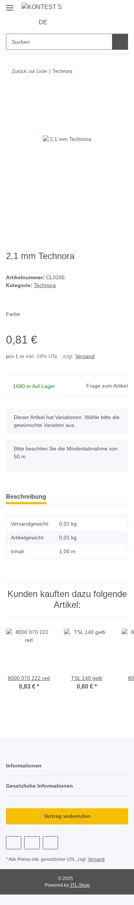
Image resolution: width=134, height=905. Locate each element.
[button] (64, 22)
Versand (85, 356)
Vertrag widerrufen (67, 816)
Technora (45, 285)
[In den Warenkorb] (12, 94)
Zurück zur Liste (29, 71)
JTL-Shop (80, 885)
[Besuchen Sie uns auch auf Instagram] (50, 842)
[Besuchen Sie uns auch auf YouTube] (31, 842)
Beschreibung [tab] (26, 496)
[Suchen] (120, 42)
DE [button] (43, 22)
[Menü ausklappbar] (9, 4)
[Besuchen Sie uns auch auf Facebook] (13, 842)
